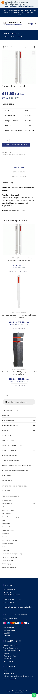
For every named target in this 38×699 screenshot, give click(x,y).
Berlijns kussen (6, 513)
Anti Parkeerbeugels (8, 510)
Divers (4, 520)
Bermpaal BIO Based (12, 258)
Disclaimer (7, 659)
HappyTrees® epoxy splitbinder (12, 446)
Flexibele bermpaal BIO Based (19, 261)
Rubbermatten (7, 481)
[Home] (2, 37)
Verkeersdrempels (7, 560)
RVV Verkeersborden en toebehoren (14, 486)
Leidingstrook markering (9, 540)
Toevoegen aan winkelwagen (15, 144)
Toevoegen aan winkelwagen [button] (19, 271)
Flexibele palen (6, 527)
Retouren (6, 636)
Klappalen (5, 537)
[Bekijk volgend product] (34, 47)
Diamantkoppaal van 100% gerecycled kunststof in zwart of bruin (19, 373)
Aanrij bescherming (8, 503)
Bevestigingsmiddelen (10, 425)
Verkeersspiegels (7, 564)
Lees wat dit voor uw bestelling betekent (19, 6)
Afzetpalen (5, 507)
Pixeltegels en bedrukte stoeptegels (15, 471)
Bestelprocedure (9, 630)
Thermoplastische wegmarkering (12, 554)
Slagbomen (5, 550)
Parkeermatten (6, 547)
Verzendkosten (8, 628)
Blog (5, 671)
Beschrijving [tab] (19, 167)
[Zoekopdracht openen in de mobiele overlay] (19, 402)
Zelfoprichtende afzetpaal (10, 567)
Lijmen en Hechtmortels (10, 461)
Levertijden (7, 633)
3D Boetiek (5, 415)
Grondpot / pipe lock (8, 530)
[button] (33, 52)
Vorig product (9, 47)
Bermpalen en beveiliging (17, 154)
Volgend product (28, 47)
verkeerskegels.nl (9, 679)
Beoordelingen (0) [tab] (19, 177)
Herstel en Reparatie (9, 451)
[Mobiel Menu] (34, 23)
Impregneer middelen (9, 456)
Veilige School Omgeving (9, 557)
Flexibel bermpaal (16, 37)
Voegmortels (6, 491)
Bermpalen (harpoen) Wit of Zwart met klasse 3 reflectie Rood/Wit (19, 316)
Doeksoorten (6, 436)
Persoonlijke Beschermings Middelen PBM (16, 466)
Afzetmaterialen (8, 420)
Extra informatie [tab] (19, 172)
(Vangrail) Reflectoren (8, 500)
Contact (6, 653)
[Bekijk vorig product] (3, 47)
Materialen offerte (9, 656)
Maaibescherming (7, 543)
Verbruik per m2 (9, 673)
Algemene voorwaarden (11, 651)
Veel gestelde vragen (10, 648)
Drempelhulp (6, 523)
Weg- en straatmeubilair (10, 496)
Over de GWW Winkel (10, 645)
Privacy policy (8, 661)
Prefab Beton (6, 476)
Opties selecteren (19, 328)
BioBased (5, 430)
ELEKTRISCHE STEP (8, 440)
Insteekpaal (5, 533)
